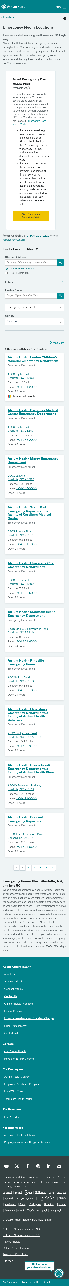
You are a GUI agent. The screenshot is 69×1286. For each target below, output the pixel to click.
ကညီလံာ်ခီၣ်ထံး (46, 1198)
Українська (33, 1210)
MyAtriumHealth (30, 1282)
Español (7, 1192)
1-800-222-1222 (38, 236)
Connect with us (13, 989)
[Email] (60, 1167)
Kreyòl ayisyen (25, 1198)
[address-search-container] (60, 262)
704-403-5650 (26, 847)
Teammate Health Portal (18, 1099)
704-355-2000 (26, 440)
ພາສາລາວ (10, 1204)
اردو (44, 1210)
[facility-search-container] (60, 296)
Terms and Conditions (15, 1254)
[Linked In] (49, 1167)
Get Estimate (11, 1033)
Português (35, 1204)
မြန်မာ (28, 1192)
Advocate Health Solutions (19, 1135)
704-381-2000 (26, 387)
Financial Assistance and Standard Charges (29, 1018)
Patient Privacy (13, 1011)
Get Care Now (10, 1282)
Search (46, 1282)
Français (61, 1192)
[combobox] (34, 321)
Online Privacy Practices (18, 1004)
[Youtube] (7, 1167)
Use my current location (22, 269)
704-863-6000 (26, 593)
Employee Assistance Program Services (27, 1142)
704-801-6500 (26, 641)
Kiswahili (10, 1210)
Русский (61, 1204)
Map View (58, 343)
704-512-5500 (26, 798)
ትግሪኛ (20, 1210)
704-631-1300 (26, 544)
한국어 (62, 1198)
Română (49, 1204)
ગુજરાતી (9, 1198)
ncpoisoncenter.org (14, 240)
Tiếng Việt (55, 1210)
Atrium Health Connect (17, 1077)
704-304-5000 (26, 488)
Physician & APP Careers (19, 1059)
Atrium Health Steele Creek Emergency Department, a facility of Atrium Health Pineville (33, 769)
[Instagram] (39, 1167)
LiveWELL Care (13, 1091)
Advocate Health (13, 981)
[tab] (34, 282)
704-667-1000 (26, 690)
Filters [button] (9, 282)
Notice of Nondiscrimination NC (21, 1229)
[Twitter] (17, 1167)
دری (51, 1192)
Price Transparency (15, 1026)
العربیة (18, 1192)
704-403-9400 (26, 746)
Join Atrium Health (15, 1051)
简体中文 (40, 1192)
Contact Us (10, 996)
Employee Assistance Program (22, 1084)
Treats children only (19, 273)
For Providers (12, 1117)
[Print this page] (64, 17)
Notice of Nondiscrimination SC (21, 1235)
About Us (9, 974)
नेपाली (22, 1204)
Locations (9, 17)
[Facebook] (28, 1167)
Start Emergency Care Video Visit (30, 215)
